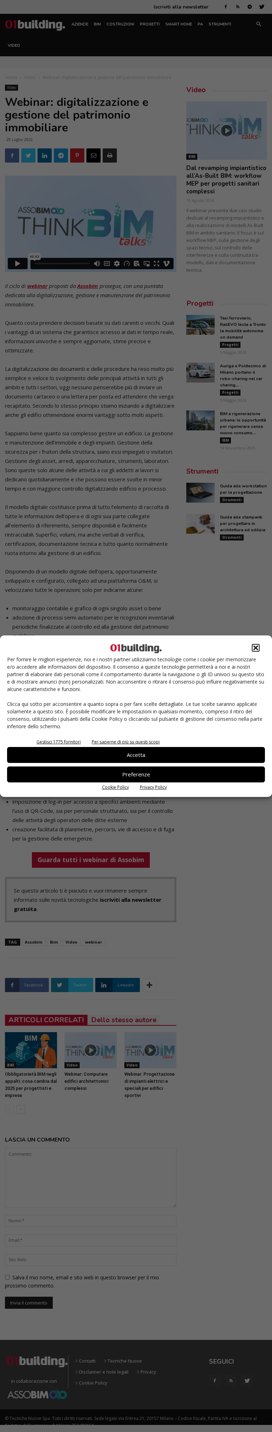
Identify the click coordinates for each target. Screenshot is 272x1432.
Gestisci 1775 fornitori (58, 742)
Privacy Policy (153, 787)
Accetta (136, 754)
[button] (255, 647)
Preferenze (136, 774)
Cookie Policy (115, 787)
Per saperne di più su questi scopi (126, 742)
